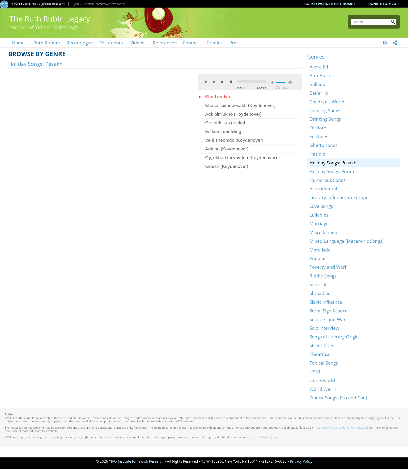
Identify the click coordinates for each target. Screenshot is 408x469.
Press (235, 42)
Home (18, 42)
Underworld (322, 380)
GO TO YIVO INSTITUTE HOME (328, 3)
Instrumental (323, 188)
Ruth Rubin (45, 42)
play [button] (214, 81)
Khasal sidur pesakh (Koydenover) (240, 105)
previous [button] (206, 81)
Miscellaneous (325, 232)
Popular (318, 258)
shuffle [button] (285, 87)
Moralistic (320, 250)
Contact (191, 42)
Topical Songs (324, 363)
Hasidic (317, 154)
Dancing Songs (325, 110)
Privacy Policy (301, 461)
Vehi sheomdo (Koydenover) (234, 140)
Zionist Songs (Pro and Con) (338, 397)
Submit (393, 22)
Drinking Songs (325, 119)
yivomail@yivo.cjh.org (264, 437)
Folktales (319, 136)
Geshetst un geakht (225, 122)
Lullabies (319, 215)
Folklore (318, 127)
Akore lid (319, 67)
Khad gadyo (217, 96)
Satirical (318, 284)
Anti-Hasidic (322, 75)
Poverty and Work (328, 267)
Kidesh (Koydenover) (226, 166)
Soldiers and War (328, 319)
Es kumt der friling (223, 131)
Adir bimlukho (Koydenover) (233, 114)
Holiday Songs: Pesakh (333, 162)
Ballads (317, 84)
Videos (137, 42)
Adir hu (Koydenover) (226, 148)
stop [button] (231, 81)
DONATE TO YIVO (382, 3)
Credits (214, 42)
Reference (163, 42)
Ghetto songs (323, 145)
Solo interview (324, 328)
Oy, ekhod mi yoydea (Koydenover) (241, 157)
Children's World (327, 101)
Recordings (78, 42)
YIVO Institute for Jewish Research (136, 461)
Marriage (319, 223)
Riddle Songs (323, 276)
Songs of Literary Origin (334, 336)
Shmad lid (320, 293)
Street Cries (322, 345)
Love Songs (321, 206)
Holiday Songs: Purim (332, 171)
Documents (110, 42)
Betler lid (319, 93)
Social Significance (329, 310)
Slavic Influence (326, 302)
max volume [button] (290, 82)
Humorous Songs (327, 180)
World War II (323, 389)
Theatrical (320, 354)
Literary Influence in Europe (339, 197)
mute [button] (273, 82)
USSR (315, 371)
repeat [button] (278, 87)
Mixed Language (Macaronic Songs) (347, 241)
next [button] (222, 81)
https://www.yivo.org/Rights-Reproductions (341, 428)
